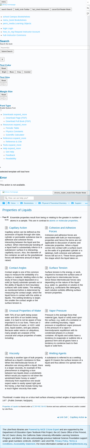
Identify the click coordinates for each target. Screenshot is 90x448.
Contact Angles (17, 267)
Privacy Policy (61, 441)
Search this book (6, 44)
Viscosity (14, 353)
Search (6, 198)
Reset (4, 68)
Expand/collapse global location (86, 202)
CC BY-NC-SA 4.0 (39, 406)
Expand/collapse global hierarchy (5, 203)
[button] (10, 155)
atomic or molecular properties (63, 220)
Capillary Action (18, 227)
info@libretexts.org (78, 444)
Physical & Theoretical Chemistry (54, 203)
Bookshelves (29, 203)
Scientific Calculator (15, 135)
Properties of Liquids (10, 406)
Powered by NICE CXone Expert (44, 429)
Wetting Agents (57, 353)
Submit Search (7, 51)
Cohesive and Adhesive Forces (62, 229)
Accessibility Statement (24, 444)
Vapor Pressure (58, 310)
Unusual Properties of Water (25, 310)
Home (13, 203)
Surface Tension (58, 267)
